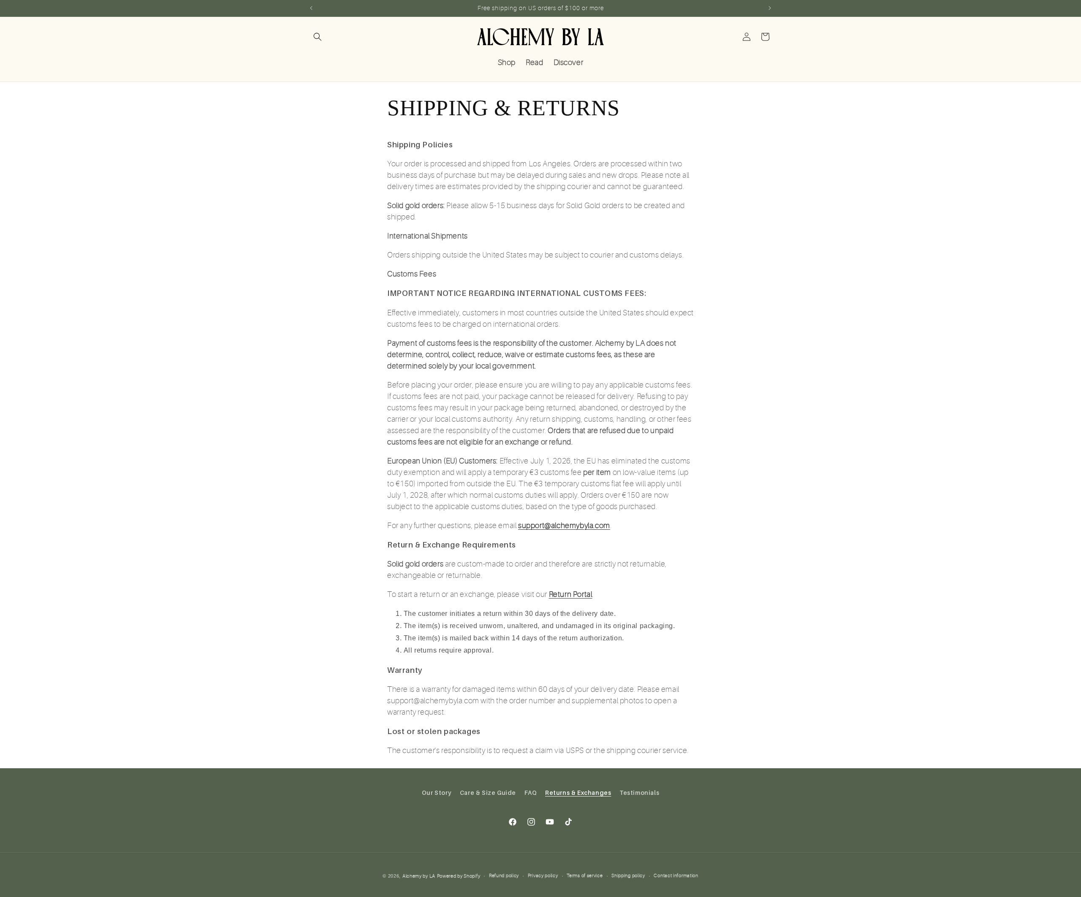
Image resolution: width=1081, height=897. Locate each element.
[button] (317, 36)
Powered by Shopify (459, 876)
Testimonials (639, 792)
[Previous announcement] (311, 8)
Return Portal (570, 594)
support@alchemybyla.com (564, 525)
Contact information (676, 875)
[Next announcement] (770, 8)
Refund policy (504, 875)
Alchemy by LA (418, 876)
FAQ (530, 792)
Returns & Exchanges (578, 792)
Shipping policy (628, 875)
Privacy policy (543, 875)
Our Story (436, 792)
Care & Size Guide (488, 792)
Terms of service (585, 875)
